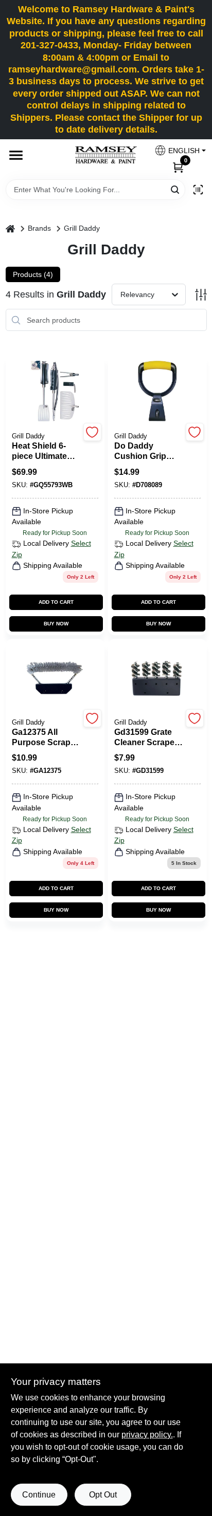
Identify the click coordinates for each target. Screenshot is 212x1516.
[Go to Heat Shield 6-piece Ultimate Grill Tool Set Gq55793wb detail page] (55, 391)
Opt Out (103, 1494)
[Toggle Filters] (201, 295)
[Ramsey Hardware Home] (106, 154)
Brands (39, 228)
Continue (39, 1494)
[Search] (175, 188)
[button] (176, 150)
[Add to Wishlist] (92, 432)
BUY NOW (56, 623)
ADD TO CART (56, 602)
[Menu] (16, 155)
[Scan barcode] (198, 189)
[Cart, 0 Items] (178, 166)
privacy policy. (147, 1434)
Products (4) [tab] (33, 274)
